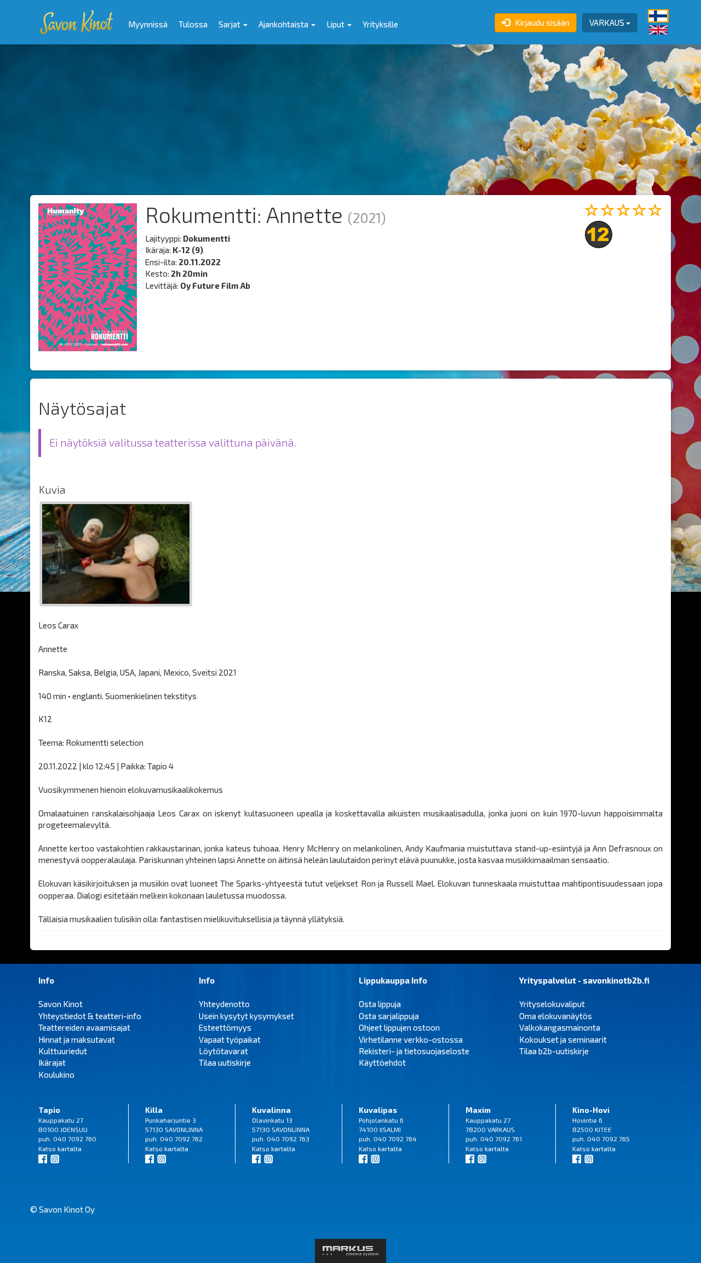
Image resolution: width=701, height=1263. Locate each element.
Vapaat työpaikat (230, 1039)
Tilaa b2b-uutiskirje (554, 1051)
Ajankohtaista (284, 24)
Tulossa (193, 24)
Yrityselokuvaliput (552, 1004)
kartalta (70, 1148)
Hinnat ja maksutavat (76, 1039)
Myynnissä (148, 24)
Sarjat (230, 24)
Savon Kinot (60, 1004)
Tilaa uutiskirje (225, 1062)
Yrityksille (380, 24)
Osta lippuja (380, 1004)
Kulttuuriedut (62, 1051)
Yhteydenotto (224, 1004)
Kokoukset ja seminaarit (563, 1039)
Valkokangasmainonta (559, 1027)
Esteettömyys (225, 1027)
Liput (336, 24)
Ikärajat (52, 1062)
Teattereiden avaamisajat (84, 1027)
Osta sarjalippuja (389, 1016)
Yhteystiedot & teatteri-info (89, 1016)
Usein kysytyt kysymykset (246, 1016)
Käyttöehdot (382, 1062)
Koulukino (56, 1074)
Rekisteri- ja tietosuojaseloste (414, 1051)
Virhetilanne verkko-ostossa (411, 1039)
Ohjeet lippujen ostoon (399, 1027)
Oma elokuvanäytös (555, 1016)
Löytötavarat (223, 1051)
